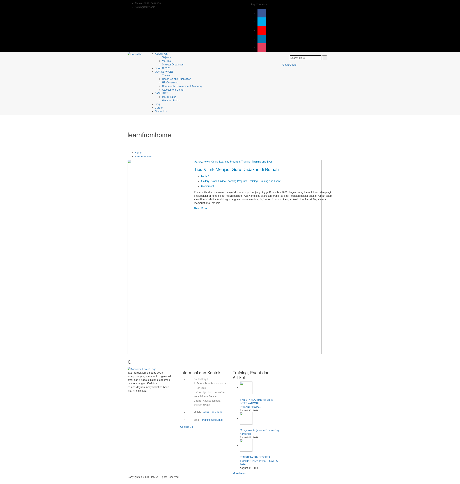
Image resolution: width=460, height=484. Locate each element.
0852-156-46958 (212, 412)
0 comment (207, 186)
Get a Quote (289, 64)
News (206, 161)
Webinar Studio (171, 100)
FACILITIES (161, 93)
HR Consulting (170, 82)
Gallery (198, 161)
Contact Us (161, 111)
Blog (157, 104)
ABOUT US (161, 53)
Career (159, 107)
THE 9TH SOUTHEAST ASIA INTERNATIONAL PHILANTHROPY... (256, 403)
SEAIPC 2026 (162, 68)
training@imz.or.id (212, 419)
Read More (200, 208)
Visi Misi (166, 61)
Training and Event (262, 161)
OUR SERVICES (164, 71)
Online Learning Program (225, 161)
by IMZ (205, 176)
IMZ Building (169, 97)
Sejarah (166, 57)
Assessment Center (173, 89)
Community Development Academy (182, 86)
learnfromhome (143, 156)
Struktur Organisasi (173, 64)
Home (138, 152)
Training (166, 75)
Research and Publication (176, 79)
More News (239, 473)
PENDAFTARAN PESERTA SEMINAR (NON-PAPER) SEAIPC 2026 (259, 460)
